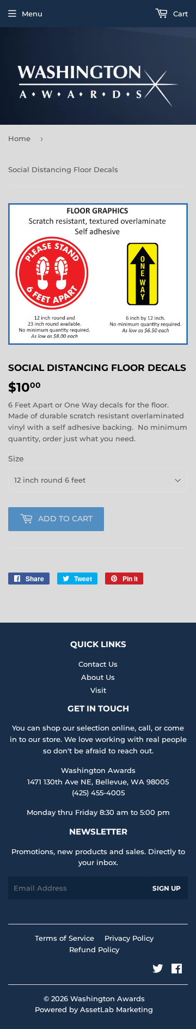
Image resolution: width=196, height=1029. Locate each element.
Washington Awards (107, 998)
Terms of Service (64, 938)
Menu (32, 13)
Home (19, 138)
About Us (98, 677)
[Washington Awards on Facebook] (176, 970)
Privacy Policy (129, 938)
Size (16, 459)
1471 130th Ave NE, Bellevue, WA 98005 (98, 781)
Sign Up (166, 888)
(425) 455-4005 (98, 792)
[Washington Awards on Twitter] (157, 970)
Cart (179, 13)
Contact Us (98, 664)
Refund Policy (94, 949)
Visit (98, 690)
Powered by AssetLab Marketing (94, 1009)
